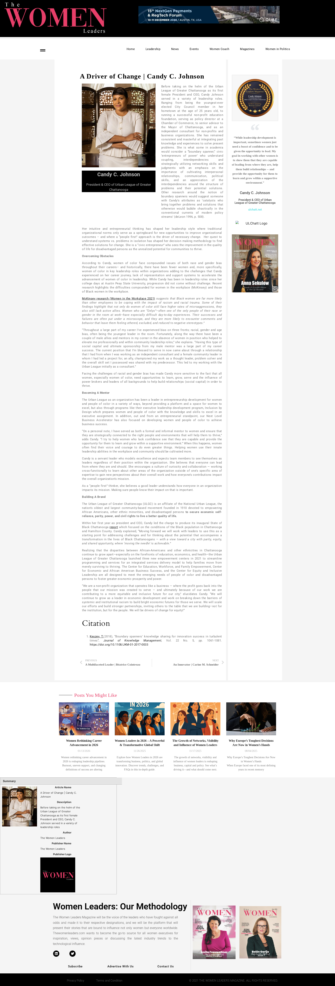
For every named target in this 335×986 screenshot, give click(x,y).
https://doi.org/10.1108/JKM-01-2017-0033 (119, 644)
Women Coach (219, 49)
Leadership (153, 49)
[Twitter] (72, 953)
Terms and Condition (109, 980)
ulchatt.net (255, 209)
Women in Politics (277, 49)
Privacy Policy (75, 980)
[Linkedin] (56, 953)
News (175, 49)
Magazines (247, 49)
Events (194, 49)
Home (131, 49)
